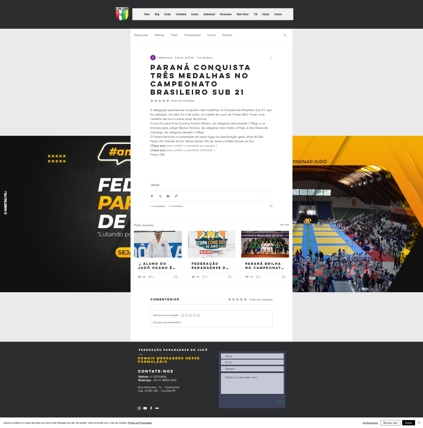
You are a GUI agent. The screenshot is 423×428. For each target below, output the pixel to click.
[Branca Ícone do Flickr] (157, 408)
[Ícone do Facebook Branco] (151, 408)
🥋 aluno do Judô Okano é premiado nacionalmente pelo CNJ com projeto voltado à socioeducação (157, 266)
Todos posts (141, 35)
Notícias (159, 35)
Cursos (211, 35)
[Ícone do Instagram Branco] (139, 408)
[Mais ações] (271, 58)
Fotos (174, 35)
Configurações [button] (370, 422)
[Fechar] (419, 422)
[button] (285, 35)
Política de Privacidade (140, 422)
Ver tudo (284, 224)
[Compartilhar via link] (176, 196)
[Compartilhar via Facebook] (152, 196)
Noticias (227, 35)
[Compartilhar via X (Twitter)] (160, 196)
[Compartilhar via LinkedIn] (168, 196)
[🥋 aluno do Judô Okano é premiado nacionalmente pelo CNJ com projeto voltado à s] (158, 244)
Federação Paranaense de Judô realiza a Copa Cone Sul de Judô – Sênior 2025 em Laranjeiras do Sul (211, 266)
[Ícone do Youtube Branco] (145, 408)
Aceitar (408, 422)
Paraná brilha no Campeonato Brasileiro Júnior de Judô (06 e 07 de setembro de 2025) (265, 266)
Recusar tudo (390, 422)
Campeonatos (192, 35)
